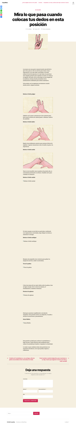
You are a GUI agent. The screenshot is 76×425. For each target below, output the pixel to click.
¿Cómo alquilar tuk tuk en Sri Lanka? (29, 2)
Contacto (40, 2)
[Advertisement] (15, 60)
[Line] (1, 13)
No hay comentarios (46, 29)
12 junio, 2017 (37, 29)
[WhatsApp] (1, 11)
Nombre (25, 389)
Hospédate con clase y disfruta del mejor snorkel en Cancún (56, 2)
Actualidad (38, 9)
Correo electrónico (42, 389)
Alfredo (30, 29)
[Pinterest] (1, 15)
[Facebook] (1, 6)
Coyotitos (5, 2)
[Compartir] (1, 17)
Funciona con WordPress (21, 422)
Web (24, 394)
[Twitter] (1, 8)
